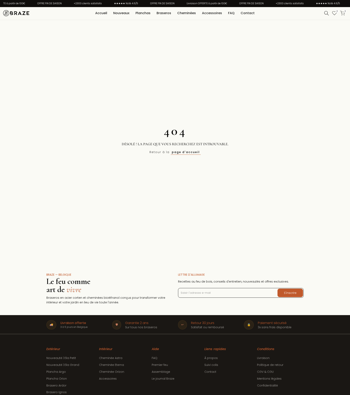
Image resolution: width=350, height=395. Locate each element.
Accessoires (108, 379)
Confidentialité (267, 385)
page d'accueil (186, 152)
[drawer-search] (326, 13)
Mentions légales (269, 379)
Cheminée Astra (110, 358)
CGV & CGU (265, 372)
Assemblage (161, 372)
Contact (210, 372)
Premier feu (160, 365)
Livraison (263, 358)
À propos (211, 358)
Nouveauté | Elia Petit (61, 358)
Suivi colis (211, 365)
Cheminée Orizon (111, 372)
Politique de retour (270, 365)
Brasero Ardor (56, 385)
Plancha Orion (56, 379)
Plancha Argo (56, 372)
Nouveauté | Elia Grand (62, 365)
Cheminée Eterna (111, 365)
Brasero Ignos (56, 392)
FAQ (154, 358)
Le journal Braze (163, 379)
